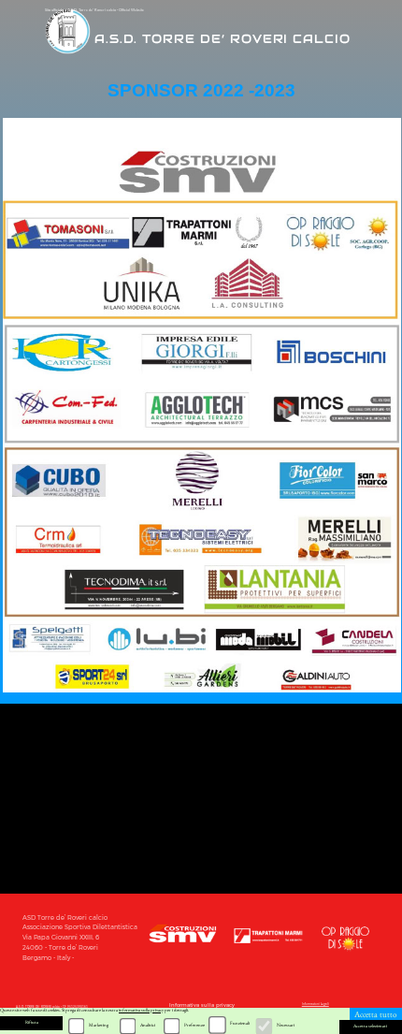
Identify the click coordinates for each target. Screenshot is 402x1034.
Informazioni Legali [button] (315, 1004)
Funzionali (240, 1023)
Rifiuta (31, 1022)
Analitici (147, 1025)
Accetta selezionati (370, 1026)
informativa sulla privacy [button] (141, 1010)
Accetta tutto (375, 1014)
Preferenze (194, 1025)
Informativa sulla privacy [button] (202, 1005)
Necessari (285, 1025)
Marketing (98, 1025)
